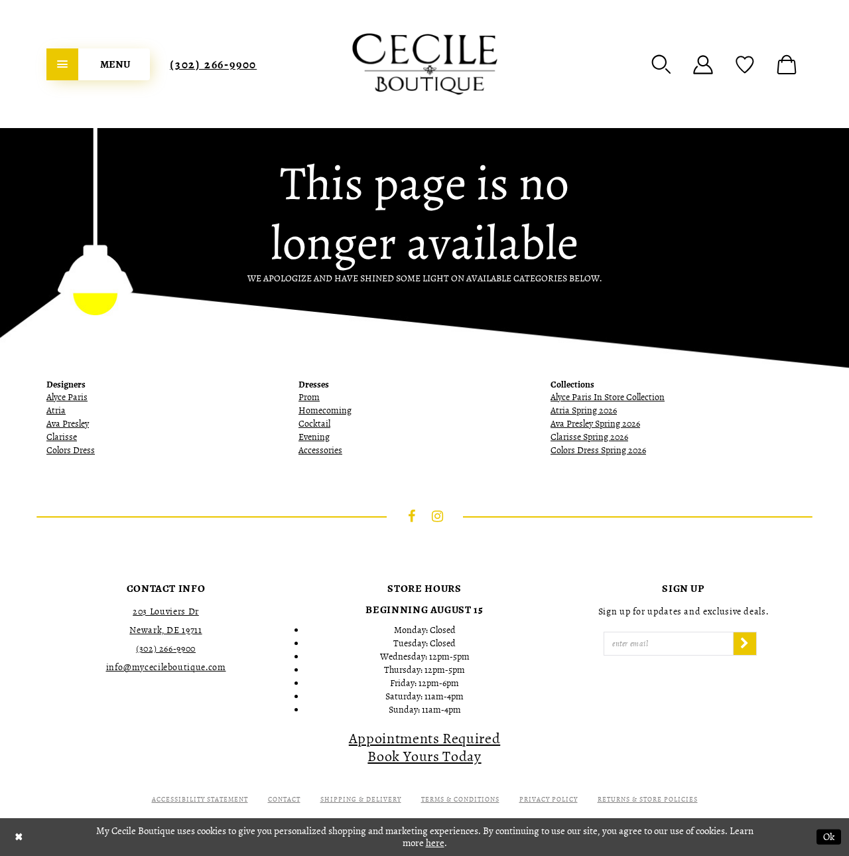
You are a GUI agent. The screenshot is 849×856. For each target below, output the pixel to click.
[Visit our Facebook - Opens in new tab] (412, 516)
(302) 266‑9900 (213, 64)
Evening (314, 437)
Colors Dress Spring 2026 (598, 450)
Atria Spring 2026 (584, 410)
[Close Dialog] (19, 837)
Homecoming (325, 410)
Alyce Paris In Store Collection (608, 397)
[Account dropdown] (703, 64)
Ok (828, 836)
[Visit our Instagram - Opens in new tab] (438, 516)
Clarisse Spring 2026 (589, 437)
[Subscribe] (745, 644)
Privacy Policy (548, 799)
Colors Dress (70, 450)
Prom (309, 397)
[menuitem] (98, 64)
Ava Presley (67, 423)
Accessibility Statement (200, 799)
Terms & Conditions (460, 799)
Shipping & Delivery (360, 799)
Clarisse (61, 437)
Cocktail (314, 423)
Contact (284, 799)
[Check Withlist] (745, 64)
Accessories (320, 450)
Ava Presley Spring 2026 (595, 423)
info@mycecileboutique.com (166, 667)
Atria (56, 410)
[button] (661, 64)
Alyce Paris (67, 397)
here (435, 842)
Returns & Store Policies (648, 799)
